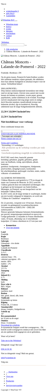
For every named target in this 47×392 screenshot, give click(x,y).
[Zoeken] (26, 45)
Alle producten (12, 49)
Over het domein (12, 228)
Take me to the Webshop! (11, 340)
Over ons (9, 376)
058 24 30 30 (6, 349)
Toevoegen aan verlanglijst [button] (11, 136)
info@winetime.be (8, 358)
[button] (18, 134)
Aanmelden (10, 16)
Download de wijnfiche (10, 325)
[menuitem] (12, 24)
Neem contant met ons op (11, 139)
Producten (10, 381)
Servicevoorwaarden (14, 385)
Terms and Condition (9, 143)
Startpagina (11, 372)
